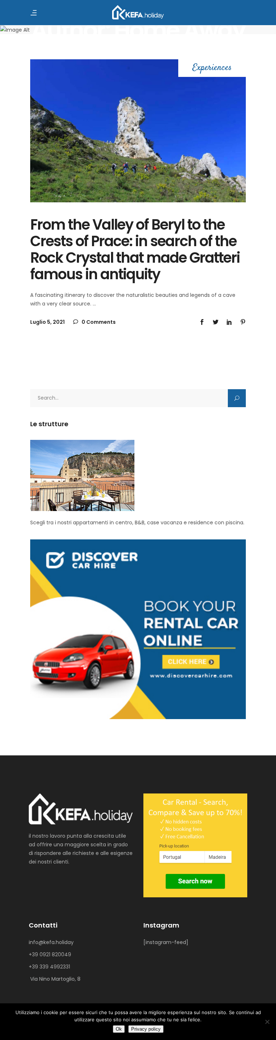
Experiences (212, 68)
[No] (267, 1021)
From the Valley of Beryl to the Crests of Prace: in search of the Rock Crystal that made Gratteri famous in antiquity (135, 249)
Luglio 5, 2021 (47, 322)
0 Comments (98, 322)
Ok (119, 1029)
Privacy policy (146, 1029)
